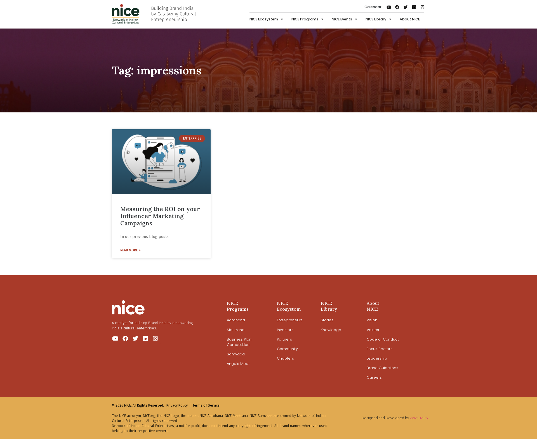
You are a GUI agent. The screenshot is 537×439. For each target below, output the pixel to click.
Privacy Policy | (178, 405)
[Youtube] (389, 7)
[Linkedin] (414, 7)
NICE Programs (304, 19)
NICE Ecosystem (263, 19)
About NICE (410, 19)
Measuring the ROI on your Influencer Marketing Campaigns (160, 216)
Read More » (130, 250)
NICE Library (376, 19)
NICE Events (342, 19)
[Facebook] (397, 7)
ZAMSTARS (419, 417)
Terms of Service (206, 405)
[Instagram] (422, 7)
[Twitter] (406, 7)
